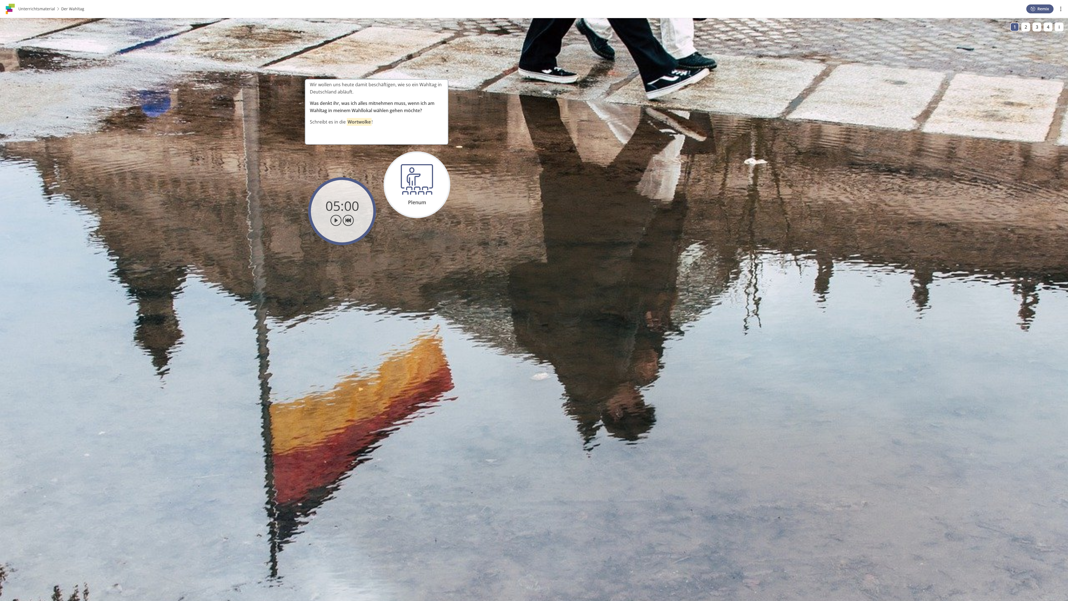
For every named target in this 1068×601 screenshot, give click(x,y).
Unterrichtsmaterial (36, 8)
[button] (376, 112)
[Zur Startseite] (10, 8)
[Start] (336, 220)
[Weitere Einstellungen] (1061, 8)
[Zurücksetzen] (348, 220)
